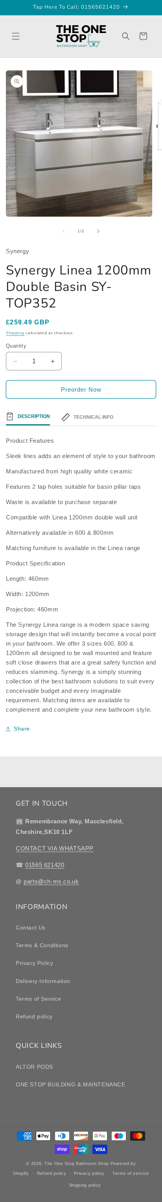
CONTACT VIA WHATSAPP (55, 848)
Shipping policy (85, 1185)
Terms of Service (38, 999)
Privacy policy (89, 1173)
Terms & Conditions (42, 945)
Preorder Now (81, 389)
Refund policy (34, 1016)
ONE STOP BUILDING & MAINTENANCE (70, 1084)
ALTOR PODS (34, 1067)
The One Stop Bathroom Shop (76, 1163)
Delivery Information (43, 981)
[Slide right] (98, 231)
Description (34, 416)
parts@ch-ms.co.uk (51, 881)
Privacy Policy (34, 963)
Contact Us (31, 927)
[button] (15, 36)
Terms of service (130, 1173)
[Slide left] (63, 231)
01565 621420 (44, 864)
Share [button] (22, 728)
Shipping (15, 333)
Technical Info (93, 417)
